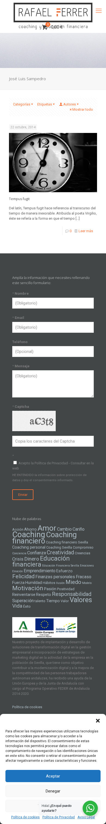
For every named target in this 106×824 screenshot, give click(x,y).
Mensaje (21, 366)
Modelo (87, 583)
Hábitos (49, 583)
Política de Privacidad (58, 817)
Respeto (43, 594)
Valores (81, 600)
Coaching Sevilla (59, 547)
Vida (17, 606)
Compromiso (83, 547)
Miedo (73, 582)
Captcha (20, 407)
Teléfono (19, 342)
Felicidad (23, 576)
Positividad (65, 589)
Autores (69, 104)
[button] (98, 720)
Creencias (82, 553)
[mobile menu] (98, 10)
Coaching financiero (44, 537)
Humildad (33, 582)
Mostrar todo (82, 109)
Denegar (53, 791)
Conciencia (19, 553)
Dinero (31, 559)
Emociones (87, 565)
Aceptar (53, 776)
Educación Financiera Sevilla (60, 565)
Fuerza (18, 582)
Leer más (86, 231)
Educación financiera (41, 561)
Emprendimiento (39, 570)
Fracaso (83, 576)
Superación (23, 600)
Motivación (27, 588)
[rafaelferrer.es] (53, 11)
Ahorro (30, 529)
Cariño (79, 529)
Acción (17, 529)
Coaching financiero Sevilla (67, 542)
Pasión (50, 588)
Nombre (20, 293)
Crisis (17, 559)
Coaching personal (28, 547)
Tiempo (53, 600)
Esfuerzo (64, 570)
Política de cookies (25, 817)
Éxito (27, 606)
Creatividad (60, 552)
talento (40, 601)
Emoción (17, 571)
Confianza (36, 552)
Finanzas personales (55, 576)
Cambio (64, 529)
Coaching (28, 534)
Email (18, 318)
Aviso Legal (86, 817)
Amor (47, 528)
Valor (65, 601)
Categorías (21, 104)
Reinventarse (23, 594)
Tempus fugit (19, 198)
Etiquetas (44, 104)
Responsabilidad (71, 594)
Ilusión (60, 583)
